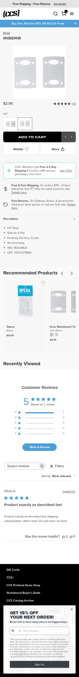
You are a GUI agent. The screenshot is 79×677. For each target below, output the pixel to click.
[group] (39, 4)
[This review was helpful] (63, 536)
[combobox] (58, 476)
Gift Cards (12, 569)
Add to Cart (32, 137)
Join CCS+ (66, 171)
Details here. (19, 192)
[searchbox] (21, 466)
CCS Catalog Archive (20, 600)
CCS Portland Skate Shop (23, 585)
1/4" (5, 114)
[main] (39, 295)
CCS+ (10, 577)
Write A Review (40, 447)
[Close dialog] (72, 609)
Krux (6, 33)
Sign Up (39, 664)
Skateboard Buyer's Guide (23, 592)
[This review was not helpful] (70, 536)
